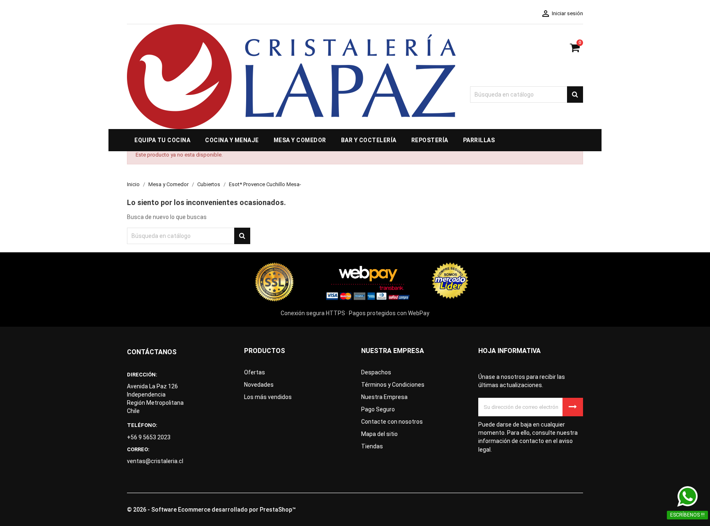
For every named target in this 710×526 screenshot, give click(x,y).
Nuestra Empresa (384, 397)
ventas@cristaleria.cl (155, 461)
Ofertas (254, 372)
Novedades (259, 384)
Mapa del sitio (379, 434)
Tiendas (372, 446)
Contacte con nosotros (392, 421)
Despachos (376, 372)
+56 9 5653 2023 (149, 437)
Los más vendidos (268, 397)
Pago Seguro (378, 409)
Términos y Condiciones (392, 384)
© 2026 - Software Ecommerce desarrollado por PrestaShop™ (211, 509)
